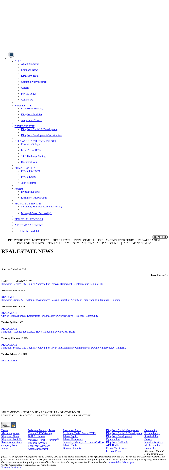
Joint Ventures (28, 182)
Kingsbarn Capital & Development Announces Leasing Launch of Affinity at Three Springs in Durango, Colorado (60, 300)
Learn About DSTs (31, 150)
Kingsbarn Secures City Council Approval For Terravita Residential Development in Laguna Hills (52, 284)
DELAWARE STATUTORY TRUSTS (35, 141)
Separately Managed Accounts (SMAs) (41, 206)
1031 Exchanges (36, 436)
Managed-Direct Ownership (36, 213)
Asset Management (38, 448)
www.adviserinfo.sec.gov (121, 462)
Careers (25, 87)
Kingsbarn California (117, 442)
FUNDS (19, 188)
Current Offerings (30, 144)
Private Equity (28, 176)
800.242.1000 (159, 237)
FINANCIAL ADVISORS (29, 219)
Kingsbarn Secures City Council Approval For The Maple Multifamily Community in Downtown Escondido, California (63, 347)
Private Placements (73, 439)
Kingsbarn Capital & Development (39, 129)
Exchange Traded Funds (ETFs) (79, 433)
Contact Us (27, 99)
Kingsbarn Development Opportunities (41, 135)
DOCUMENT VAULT (27, 231)
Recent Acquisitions (11, 442)
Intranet (5, 448)
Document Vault (29, 162)
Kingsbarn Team (29, 75)
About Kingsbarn (30, 64)
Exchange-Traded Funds (34, 197)
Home (4, 430)
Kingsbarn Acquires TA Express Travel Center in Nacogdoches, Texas (38, 331)
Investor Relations (153, 442)
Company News (29, 69)
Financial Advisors (37, 442)
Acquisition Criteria (31, 120)
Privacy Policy (28, 93)
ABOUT (19, 61)
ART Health (112, 445)
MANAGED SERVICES (28, 203)
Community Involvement (34, 81)
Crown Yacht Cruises (117, 448)
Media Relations (152, 445)
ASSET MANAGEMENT (29, 225)
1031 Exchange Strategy (34, 156)
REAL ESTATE (23, 105)
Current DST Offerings (40, 433)
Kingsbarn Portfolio (31, 114)
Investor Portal (113, 451)
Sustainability (151, 436)
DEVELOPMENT (24, 126)
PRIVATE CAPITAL (26, 168)
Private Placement (30, 170)
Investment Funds (30, 191)
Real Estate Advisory (32, 108)
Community (150, 430)
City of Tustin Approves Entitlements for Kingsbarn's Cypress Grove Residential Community (49, 315)
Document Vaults (72, 448)
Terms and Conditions (11, 467)
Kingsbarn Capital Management (122, 430)
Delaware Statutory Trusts (41, 430)
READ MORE (9, 297)
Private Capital (70, 445)
